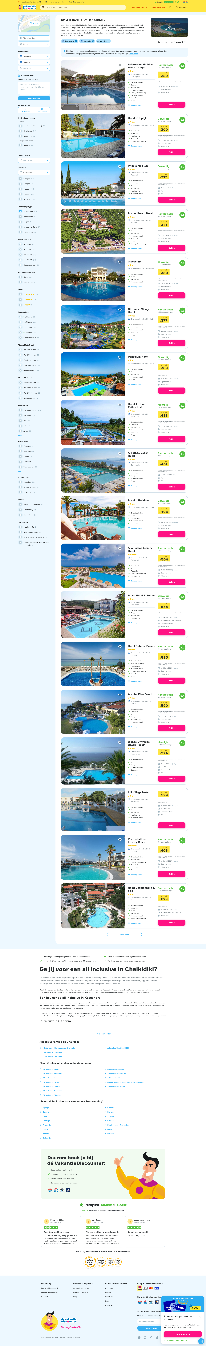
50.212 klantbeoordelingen (112, 1210)
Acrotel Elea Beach (140, 694)
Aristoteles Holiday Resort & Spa (140, 66)
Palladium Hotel (138, 356)
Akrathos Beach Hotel (138, 454)
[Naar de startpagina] (27, 7)
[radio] (34, 244)
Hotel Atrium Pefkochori (136, 406)
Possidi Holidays (138, 500)
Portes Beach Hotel (140, 213)
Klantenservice (158, 7)
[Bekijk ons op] (145, 1337)
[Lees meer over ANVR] (184, 2)
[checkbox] (34, 125)
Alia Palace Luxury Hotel (140, 549)
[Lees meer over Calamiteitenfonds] (151, 1302)
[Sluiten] (200, 1316)
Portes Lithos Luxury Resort (137, 840)
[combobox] (83, 7)
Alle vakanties (138, 7)
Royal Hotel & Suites (141, 595)
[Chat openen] (201, 1341)
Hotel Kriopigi (137, 118)
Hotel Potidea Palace (141, 646)
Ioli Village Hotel (138, 792)
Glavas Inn (134, 261)
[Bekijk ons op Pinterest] (151, 1337)
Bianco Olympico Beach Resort (139, 743)
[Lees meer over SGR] (187, 2)
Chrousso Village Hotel (139, 310)
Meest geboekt (176, 42)
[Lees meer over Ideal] (62, 1190)
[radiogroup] (34, 255)
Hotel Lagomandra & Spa (141, 889)
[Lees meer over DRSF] (68, 1190)
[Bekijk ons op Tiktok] (157, 1337)
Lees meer (133, 54)
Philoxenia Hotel (138, 165)
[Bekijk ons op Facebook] (139, 1337)
